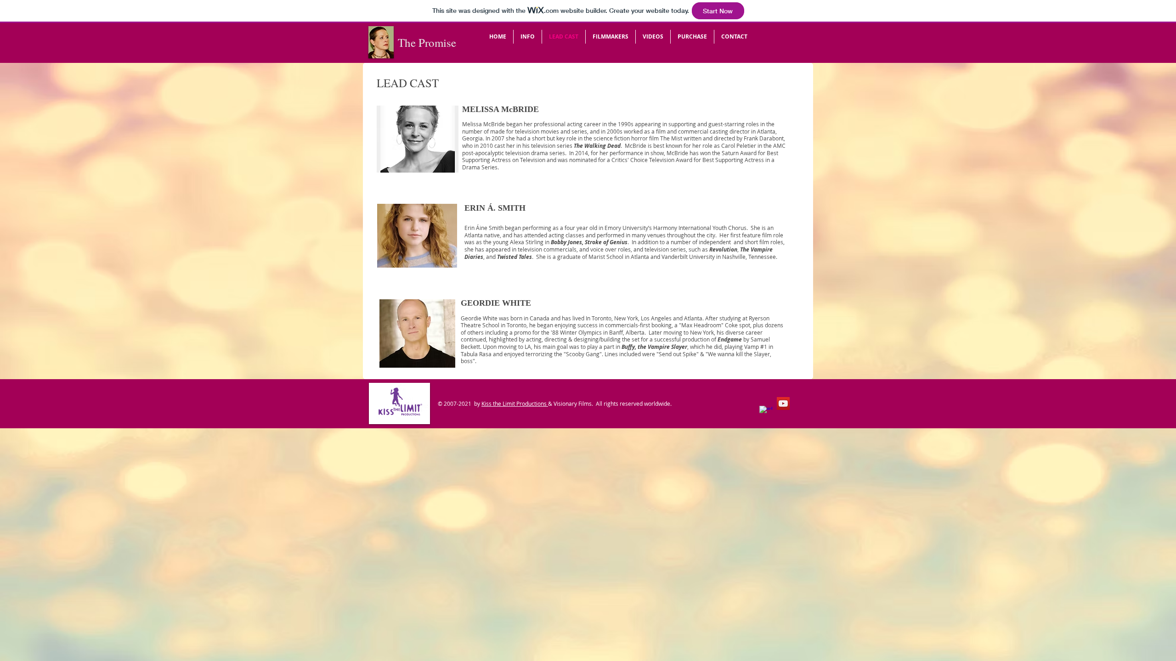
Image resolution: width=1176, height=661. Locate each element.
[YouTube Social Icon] (783, 403)
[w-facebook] (765, 412)
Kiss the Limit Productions (514, 403)
